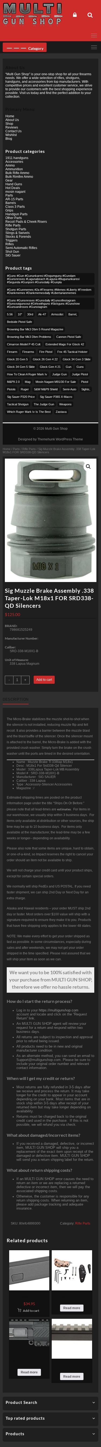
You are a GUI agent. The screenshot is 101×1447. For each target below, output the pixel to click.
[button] (88, 466)
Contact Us (13, 131)
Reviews (11, 127)
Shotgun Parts (15, 229)
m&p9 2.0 (13, 381)
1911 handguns (16, 158)
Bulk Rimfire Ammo (19, 177)
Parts (16, 449)
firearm (12, 351)
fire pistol (45, 351)
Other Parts (13, 218)
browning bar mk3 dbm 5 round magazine (35, 329)
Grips (9, 210)
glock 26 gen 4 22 (45, 359)
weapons (65, 404)
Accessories (14, 162)
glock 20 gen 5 (17, 359)
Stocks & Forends (18, 237)
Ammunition (14, 169)
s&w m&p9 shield (46, 389)
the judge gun (44, 404)
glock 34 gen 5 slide (21, 366)
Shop (9, 124)
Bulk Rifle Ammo (17, 173)
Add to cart (44, 680)
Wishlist (11, 135)
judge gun (59, 374)
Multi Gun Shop (56, 428)
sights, (85, 389)
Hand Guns (13, 184)
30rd (30, 314)
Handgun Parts (16, 214)
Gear (9, 180)
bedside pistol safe (19, 321)
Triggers (11, 240)
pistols (11, 389)
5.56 (10, 314)
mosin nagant (15, 192)
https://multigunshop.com (58, 1010)
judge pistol (80, 374)
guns (80, 366)
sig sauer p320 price (21, 396)
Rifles (9, 244)
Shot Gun (12, 252)
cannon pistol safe (68, 336)
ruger (25, 389)
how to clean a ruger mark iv (27, 374)
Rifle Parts (29, 449)
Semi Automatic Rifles (21, 248)
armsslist (57, 314)
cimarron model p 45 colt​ (23, 344)
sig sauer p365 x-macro (56, 396)
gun (68, 366)
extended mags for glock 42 (65, 344)
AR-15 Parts (14, 199)
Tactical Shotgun (18, 404)
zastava (61, 411)
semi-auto (69, 389)
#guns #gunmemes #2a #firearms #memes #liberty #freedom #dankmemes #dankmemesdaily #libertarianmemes (49, 291)
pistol (84, 381)
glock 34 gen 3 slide (76, 359)
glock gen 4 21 (50, 366)
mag (27, 381)
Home (7, 449)
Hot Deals (12, 188)
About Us (12, 120)
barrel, (72, 314)
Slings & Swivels (17, 233)
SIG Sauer (12, 255)
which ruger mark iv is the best (29, 411)
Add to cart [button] (31, 1311)
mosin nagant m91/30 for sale (56, 381)
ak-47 (42, 314)
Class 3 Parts (15, 207)
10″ (20, 314)
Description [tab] (16, 699)
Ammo (10, 165)
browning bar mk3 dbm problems (29, 336)
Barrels (10, 203)
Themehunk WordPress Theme (60, 439)
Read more (71, 1308)
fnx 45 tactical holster (72, 351)
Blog (8, 139)
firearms (28, 351)
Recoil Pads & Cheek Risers (26, 222)
